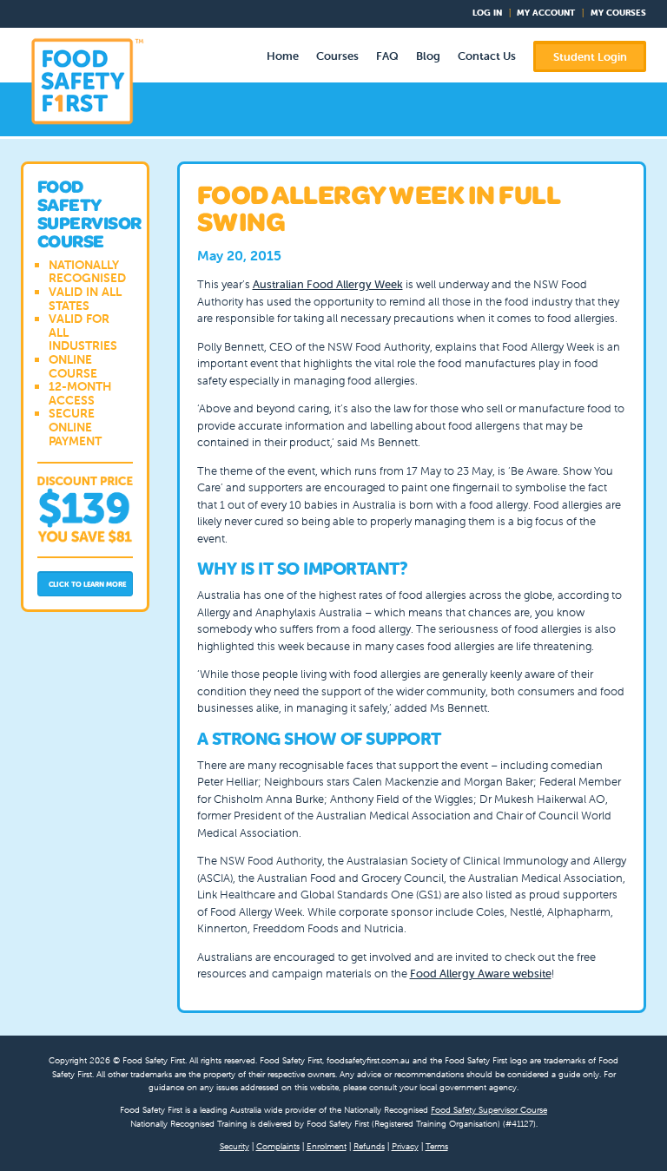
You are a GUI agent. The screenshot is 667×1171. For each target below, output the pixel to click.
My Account (546, 12)
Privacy (405, 1146)
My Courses (618, 12)
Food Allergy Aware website (480, 973)
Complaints (278, 1146)
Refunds (369, 1146)
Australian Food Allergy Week (328, 284)
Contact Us (487, 56)
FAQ (387, 56)
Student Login (590, 56)
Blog (428, 56)
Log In (487, 12)
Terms (437, 1146)
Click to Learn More (88, 584)
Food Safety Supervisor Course (489, 1109)
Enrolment (327, 1146)
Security (234, 1146)
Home (283, 56)
